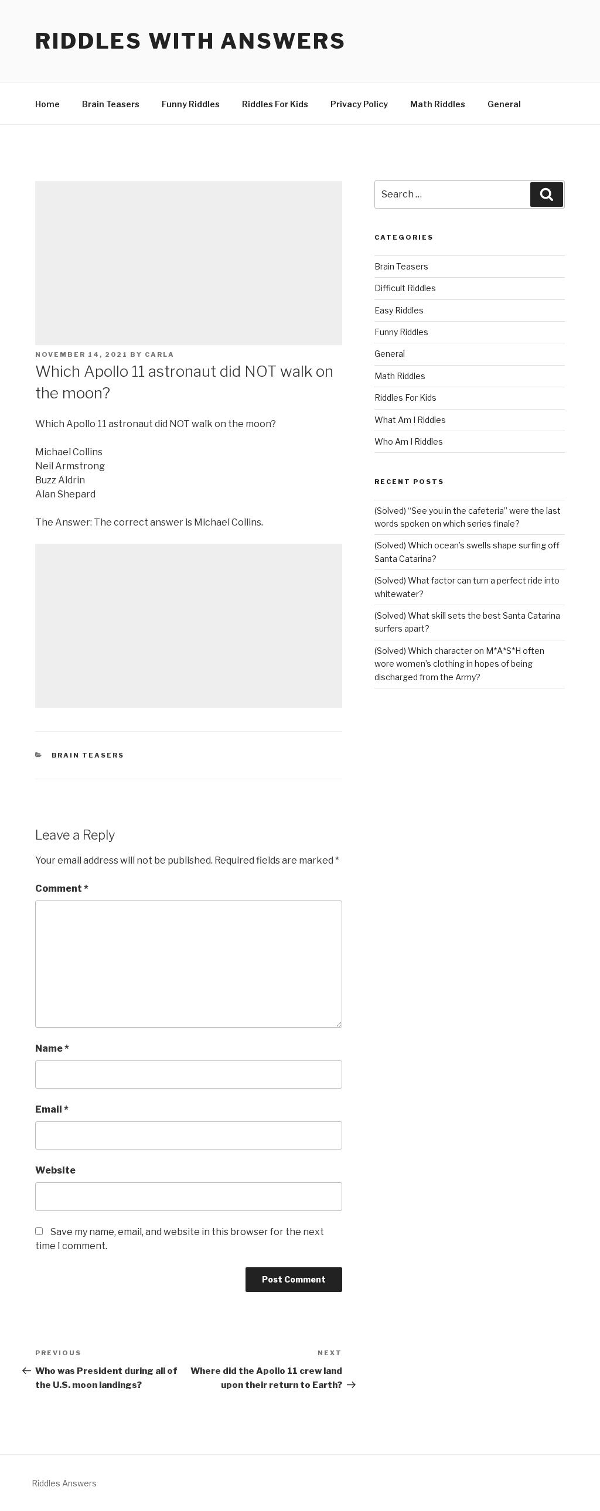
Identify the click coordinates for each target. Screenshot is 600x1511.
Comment (61, 888)
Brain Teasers (110, 104)
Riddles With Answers (190, 41)
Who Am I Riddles (408, 441)
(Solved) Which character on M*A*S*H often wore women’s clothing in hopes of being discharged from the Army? (459, 664)
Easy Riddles (399, 310)
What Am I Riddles (410, 420)
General (504, 104)
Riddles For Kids (275, 104)
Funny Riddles (191, 104)
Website (55, 1170)
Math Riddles (437, 104)
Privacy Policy (359, 104)
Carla (160, 354)
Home (47, 104)
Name (52, 1048)
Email (52, 1109)
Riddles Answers (64, 1483)
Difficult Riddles (405, 288)
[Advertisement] (188, 263)
